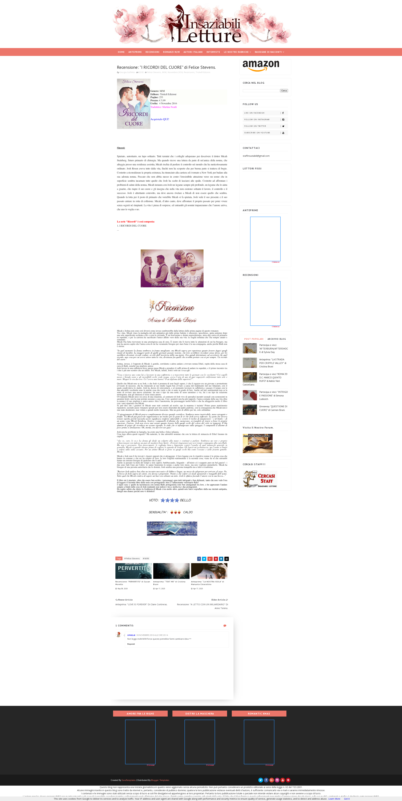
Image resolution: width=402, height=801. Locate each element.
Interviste (213, 52)
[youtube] (282, 780)
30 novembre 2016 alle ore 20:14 (152, 635)
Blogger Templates (160, 780)
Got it (347, 798)
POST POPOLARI (254, 339)
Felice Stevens (154, 72)
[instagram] (277, 780)
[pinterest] (288, 780)
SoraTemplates (129, 780)
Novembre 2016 (175, 72)
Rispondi (131, 644)
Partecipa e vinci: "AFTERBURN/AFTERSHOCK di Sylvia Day (273, 348)
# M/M (146, 558)
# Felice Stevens (132, 558)
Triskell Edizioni (203, 72)
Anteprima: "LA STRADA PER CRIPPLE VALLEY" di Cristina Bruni (272, 363)
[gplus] (271, 780)
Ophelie (131, 635)
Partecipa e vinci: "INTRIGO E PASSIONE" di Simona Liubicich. (273, 395)
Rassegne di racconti (268, 52)
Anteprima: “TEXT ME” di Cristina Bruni (169, 582)
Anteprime (135, 52)
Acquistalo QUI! (159, 119)
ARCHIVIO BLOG (277, 339)
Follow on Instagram (257, 119)
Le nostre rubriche (236, 52)
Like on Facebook (254, 113)
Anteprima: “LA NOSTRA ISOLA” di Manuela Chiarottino (207, 582)
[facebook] (266, 780)
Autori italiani (193, 52)
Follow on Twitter (255, 126)
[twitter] (260, 780)
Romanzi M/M (171, 52)
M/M (164, 72)
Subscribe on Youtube (257, 133)
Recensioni (152, 52)
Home (121, 52)
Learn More (334, 798)
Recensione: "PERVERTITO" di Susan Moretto (132, 582)
